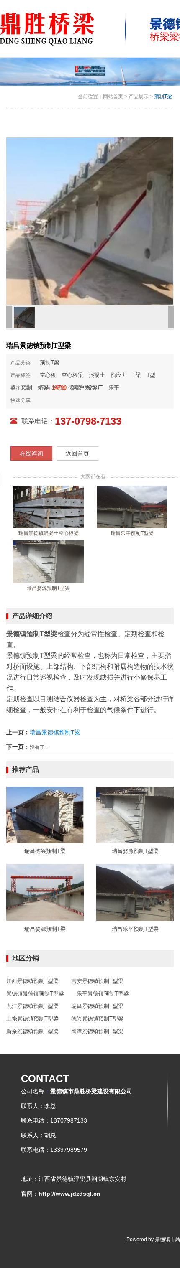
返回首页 (77, 453)
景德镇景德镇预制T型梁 (35, 993)
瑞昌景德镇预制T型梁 (97, 1006)
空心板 (48, 375)
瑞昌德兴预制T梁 (45, 851)
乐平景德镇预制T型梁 (103, 993)
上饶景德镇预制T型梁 (32, 1019)
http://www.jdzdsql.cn (69, 1193)
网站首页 (113, 96)
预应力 (119, 375)
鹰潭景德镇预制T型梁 (97, 1031)
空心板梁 (72, 375)
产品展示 (139, 96)
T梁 (136, 375)
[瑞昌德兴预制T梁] (45, 814)
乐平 (113, 387)
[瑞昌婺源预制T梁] (45, 892)
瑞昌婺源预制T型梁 (48, 588)
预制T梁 (163, 96)
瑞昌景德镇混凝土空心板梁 (48, 533)
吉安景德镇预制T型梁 (97, 981)
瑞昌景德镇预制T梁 (55, 732)
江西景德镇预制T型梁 (32, 981)
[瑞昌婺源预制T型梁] (48, 561)
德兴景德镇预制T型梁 (97, 1019)
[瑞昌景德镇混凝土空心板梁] (48, 506)
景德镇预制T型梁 (31, 655)
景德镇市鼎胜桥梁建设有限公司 (91, 1091)
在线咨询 (31, 453)
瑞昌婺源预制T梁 (45, 929)
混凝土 (97, 375)
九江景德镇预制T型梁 (32, 1006)
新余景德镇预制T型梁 (32, 1031)
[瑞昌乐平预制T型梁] (132, 506)
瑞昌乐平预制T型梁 (132, 533)
